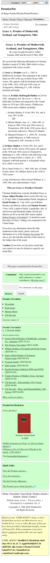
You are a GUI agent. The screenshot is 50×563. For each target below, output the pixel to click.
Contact (32, 496)
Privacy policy (34, 500)
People (13, 19)
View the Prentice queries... (15, 470)
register (15, 2)
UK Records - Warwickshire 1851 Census (23, 382)
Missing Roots (11, 311)
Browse (8, 293)
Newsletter (9, 304)
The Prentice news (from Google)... (18, 486)
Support (16, 496)
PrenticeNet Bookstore (16, 456)
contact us (12, 532)
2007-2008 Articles (11, 27)
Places (20, 19)
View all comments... (12, 475)
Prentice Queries (40, 493)
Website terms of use (16, 500)
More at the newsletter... (13, 397)
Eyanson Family (12, 361)
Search (21, 293)
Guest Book (26, 493)
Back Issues (10, 307)
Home (5, 19)
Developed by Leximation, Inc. (24, 503)
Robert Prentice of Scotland (14, 217)
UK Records (10, 315)
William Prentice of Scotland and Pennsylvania (25, 348)
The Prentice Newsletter (15, 345)
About (24, 496)
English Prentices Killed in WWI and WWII (24, 369)
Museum (28, 19)
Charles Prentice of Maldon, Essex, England (24, 375)
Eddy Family (10, 365)
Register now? (38, 280)
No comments (41, 24)
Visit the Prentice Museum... (15, 480)
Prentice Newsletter (11, 24)
